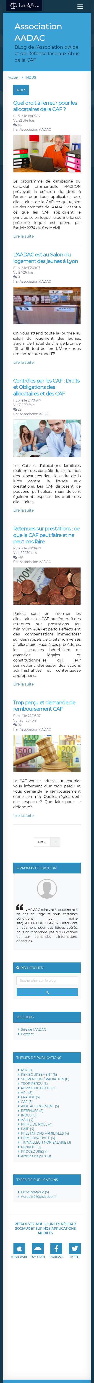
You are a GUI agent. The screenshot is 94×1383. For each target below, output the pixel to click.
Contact (27, 1034)
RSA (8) (27, 1070)
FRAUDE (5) (30, 1097)
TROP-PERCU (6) (34, 1084)
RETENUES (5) (32, 1111)
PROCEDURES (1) (35, 1152)
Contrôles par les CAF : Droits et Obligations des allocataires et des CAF (46, 387)
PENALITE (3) (31, 1147)
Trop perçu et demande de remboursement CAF (44, 706)
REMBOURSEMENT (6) (39, 1075)
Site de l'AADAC (33, 1029)
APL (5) (26, 1093)
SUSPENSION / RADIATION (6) (45, 1079)
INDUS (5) (29, 1115)
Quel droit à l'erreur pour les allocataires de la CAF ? (45, 106)
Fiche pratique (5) (35, 1192)
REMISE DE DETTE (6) (38, 1088)
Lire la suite (23, 236)
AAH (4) (27, 1120)
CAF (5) (27, 1102)
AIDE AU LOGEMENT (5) (40, 1106)
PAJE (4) (27, 1129)
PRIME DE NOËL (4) (36, 1124)
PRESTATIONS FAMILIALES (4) (45, 1133)
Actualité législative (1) (39, 1197)
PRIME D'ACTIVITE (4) (38, 1138)
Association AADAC (35, 129)
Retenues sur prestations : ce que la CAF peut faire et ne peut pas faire (46, 535)
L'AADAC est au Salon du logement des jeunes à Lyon (45, 258)
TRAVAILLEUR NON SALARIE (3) (46, 1142)
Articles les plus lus (36, 1156)
